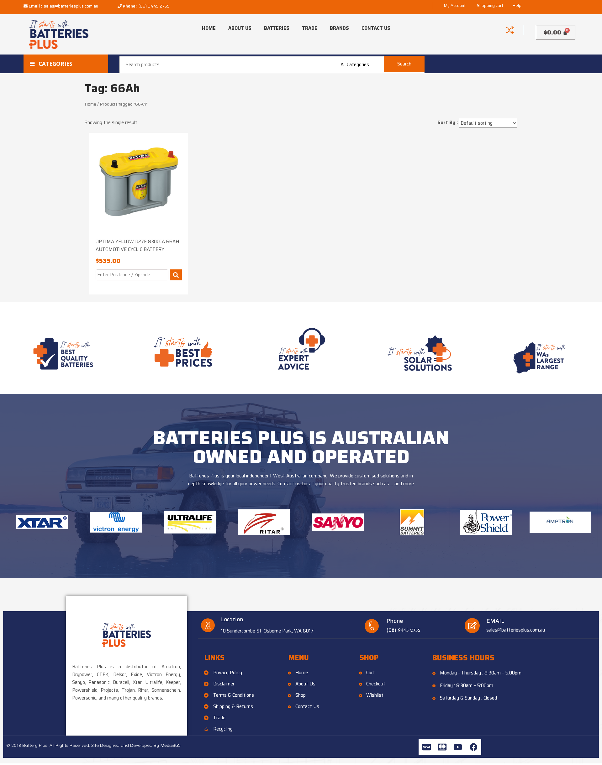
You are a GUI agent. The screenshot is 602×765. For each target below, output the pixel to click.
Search (404, 64)
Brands (339, 28)
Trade (309, 28)
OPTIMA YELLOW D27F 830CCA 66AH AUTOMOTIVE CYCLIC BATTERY (137, 245)
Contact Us (376, 28)
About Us (239, 28)
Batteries (276, 28)
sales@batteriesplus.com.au (71, 6)
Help (517, 5)
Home (209, 28)
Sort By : (447, 122)
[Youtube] (458, 747)
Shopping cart (490, 5)
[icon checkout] (510, 30)
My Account (455, 5)
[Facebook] (473, 747)
